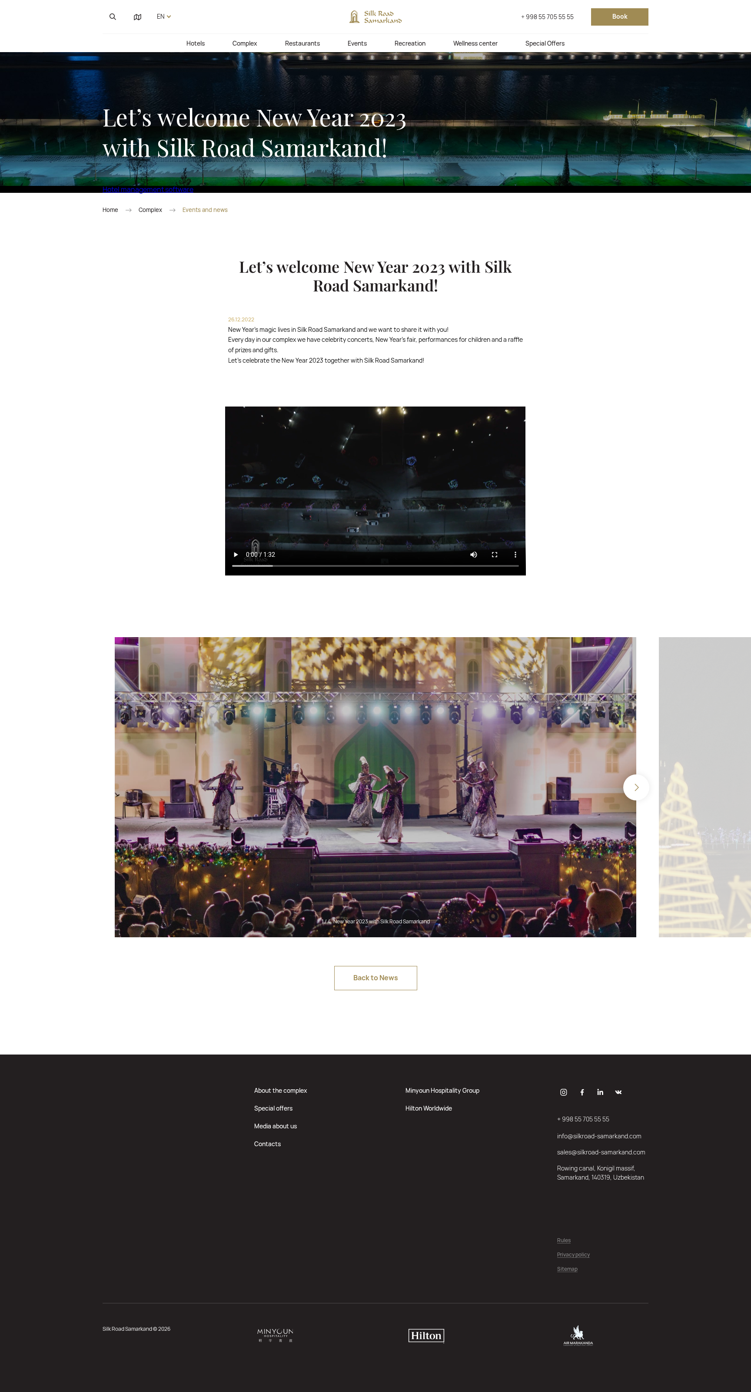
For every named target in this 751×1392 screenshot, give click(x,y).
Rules (564, 1240)
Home (110, 210)
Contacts (267, 1144)
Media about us (275, 1126)
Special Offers (545, 43)
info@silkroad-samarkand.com (599, 1136)
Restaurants (302, 43)
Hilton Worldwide (428, 1108)
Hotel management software (148, 189)
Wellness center (475, 43)
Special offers (273, 1108)
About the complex (280, 1090)
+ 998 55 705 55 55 (547, 17)
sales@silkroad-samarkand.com (601, 1152)
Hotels (195, 43)
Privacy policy (573, 1255)
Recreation (410, 43)
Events (357, 43)
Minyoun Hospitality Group (442, 1090)
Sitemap (567, 1269)
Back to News (375, 977)
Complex (245, 43)
